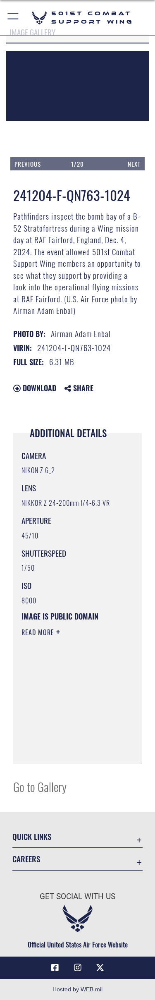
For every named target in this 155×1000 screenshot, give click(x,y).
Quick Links (31, 836)
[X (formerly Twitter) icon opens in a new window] (100, 968)
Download (38, 388)
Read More (38, 632)
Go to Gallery (40, 786)
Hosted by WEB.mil (77, 989)
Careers (26, 859)
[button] (13, 17)
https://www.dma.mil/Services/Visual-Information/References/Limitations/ (71, 748)
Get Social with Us (77, 896)
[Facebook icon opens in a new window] (55, 968)
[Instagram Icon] (78, 968)
